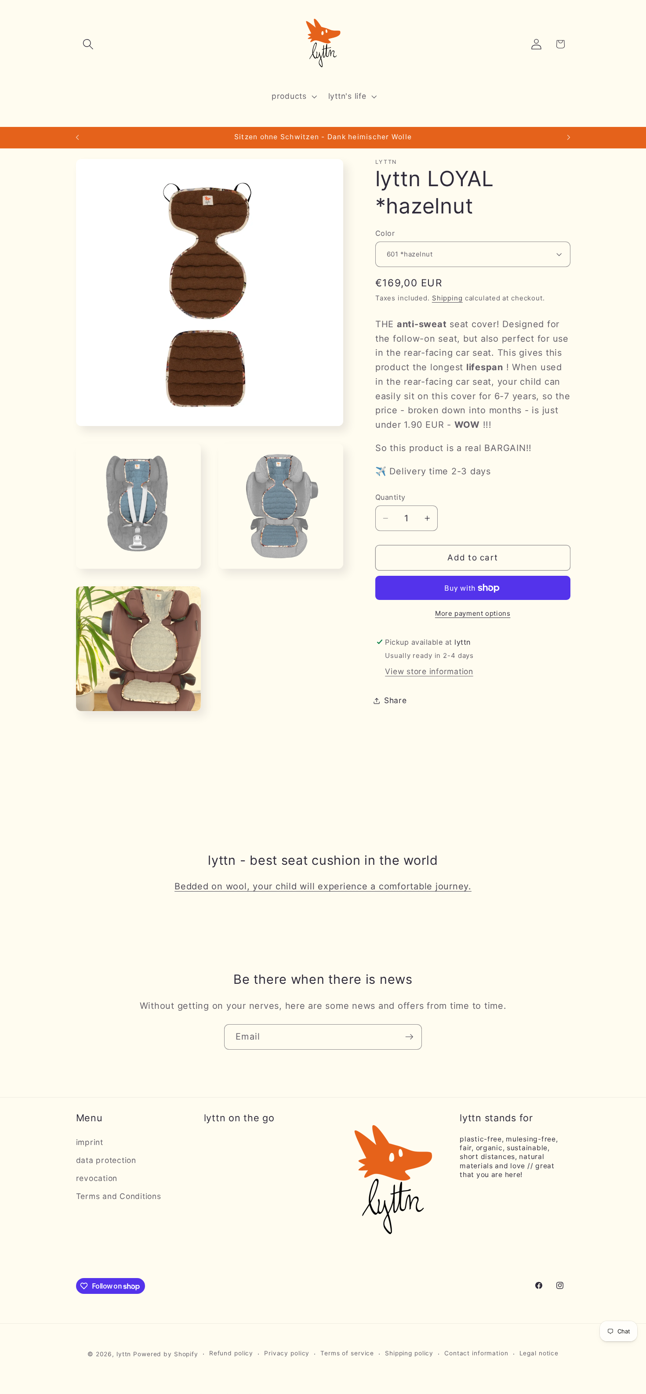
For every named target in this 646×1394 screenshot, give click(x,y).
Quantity (390, 497)
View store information (429, 671)
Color (385, 233)
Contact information (476, 1353)
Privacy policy (286, 1353)
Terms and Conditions (118, 1196)
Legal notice (539, 1353)
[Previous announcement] (77, 137)
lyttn (123, 1354)
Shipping (447, 298)
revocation (97, 1178)
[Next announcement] (568, 137)
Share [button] (395, 700)
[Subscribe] (409, 1037)
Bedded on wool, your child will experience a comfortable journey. (323, 886)
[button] (88, 44)
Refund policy (231, 1353)
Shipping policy (409, 1353)
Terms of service (347, 1353)
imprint (89, 1142)
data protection (106, 1160)
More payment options (473, 613)
